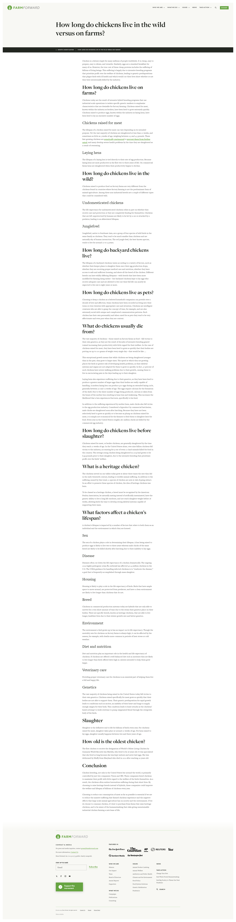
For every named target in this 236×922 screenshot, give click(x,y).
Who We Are (158, 7)
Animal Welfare (138, 871)
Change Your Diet (162, 873)
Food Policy (136, 881)
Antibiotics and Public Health (142, 874)
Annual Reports (114, 881)
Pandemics (136, 891)
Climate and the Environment (142, 877)
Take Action (204, 7)
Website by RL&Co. (60, 914)
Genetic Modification (66, 50)
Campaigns (112, 894)
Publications (113, 897)
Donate (224, 8)
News (194, 7)
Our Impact (113, 871)
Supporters (112, 884)
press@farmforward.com (89, 848)
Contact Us (74, 852)
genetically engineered (114, 139)
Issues (184, 7)
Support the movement (69, 887)
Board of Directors (115, 877)
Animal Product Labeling (141, 867)
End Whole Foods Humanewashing (167, 877)
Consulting (112, 901)
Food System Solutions (140, 884)
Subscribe (93, 867)
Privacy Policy (97, 910)
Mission (111, 867)
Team (110, 874)
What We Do (172, 7)
